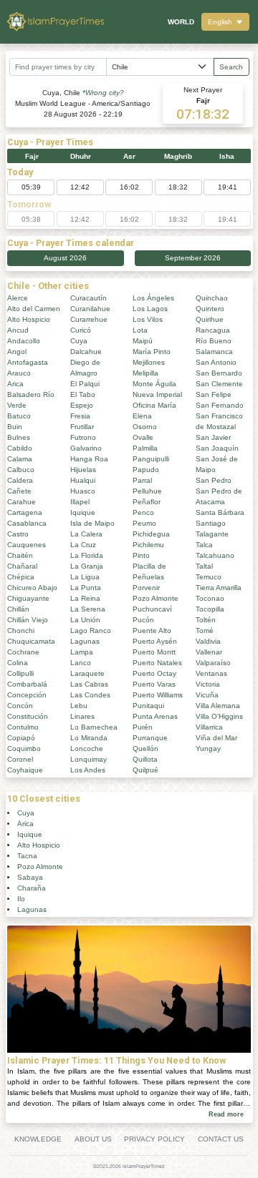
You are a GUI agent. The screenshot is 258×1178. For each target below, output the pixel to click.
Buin (14, 427)
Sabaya (30, 877)
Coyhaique (25, 770)
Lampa (81, 652)
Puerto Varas (154, 684)
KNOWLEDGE (38, 1139)
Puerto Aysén (155, 641)
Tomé (205, 630)
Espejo (81, 405)
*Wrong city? (103, 93)
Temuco (208, 577)
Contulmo (23, 727)
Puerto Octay (154, 673)
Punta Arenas (155, 716)
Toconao (210, 598)
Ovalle (143, 437)
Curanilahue (90, 309)
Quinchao (212, 298)
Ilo (21, 899)
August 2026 (65, 258)
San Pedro (213, 480)
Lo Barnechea (94, 727)
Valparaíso (213, 663)
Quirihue (210, 319)
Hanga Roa (89, 459)
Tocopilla (210, 609)
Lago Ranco (90, 630)
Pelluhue (147, 491)
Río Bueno (213, 341)
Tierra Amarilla (219, 588)
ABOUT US (93, 1139)
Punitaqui (148, 706)
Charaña (31, 888)
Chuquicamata (31, 641)
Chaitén (20, 555)
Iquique (82, 512)
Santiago (211, 523)
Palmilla (145, 448)
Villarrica (209, 727)
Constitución (27, 716)
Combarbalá (27, 684)
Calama (19, 459)
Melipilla (145, 373)
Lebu (78, 706)
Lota (140, 330)
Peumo (144, 523)
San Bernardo (219, 373)
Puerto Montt (154, 652)
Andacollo (23, 341)
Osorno (145, 427)
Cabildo (19, 448)
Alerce (17, 298)
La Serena (87, 609)
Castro (18, 534)
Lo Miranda (89, 738)
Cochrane (23, 652)
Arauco (19, 373)
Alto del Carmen (33, 309)
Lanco (80, 663)
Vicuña (207, 695)
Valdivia (208, 641)
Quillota (145, 759)
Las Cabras (89, 684)
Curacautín (88, 298)
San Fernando (220, 405)
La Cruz (83, 545)
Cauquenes (26, 545)
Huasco (82, 491)
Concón (20, 706)
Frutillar (82, 427)
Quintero (210, 309)
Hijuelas (83, 469)
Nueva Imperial (157, 394)
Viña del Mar (216, 738)
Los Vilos (148, 319)
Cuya (78, 341)
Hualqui (82, 480)
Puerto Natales (157, 663)
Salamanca (214, 351)
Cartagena (24, 512)
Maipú (143, 341)
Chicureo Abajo (32, 588)
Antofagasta (27, 362)
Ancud (18, 330)
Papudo (146, 469)
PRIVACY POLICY (154, 1139)
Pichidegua (151, 534)
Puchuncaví (152, 609)
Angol (17, 351)
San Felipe (213, 394)
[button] (225, 21)
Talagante (212, 534)
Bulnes (18, 437)
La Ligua (85, 577)
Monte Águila (154, 384)
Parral (142, 480)
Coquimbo (24, 748)
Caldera (20, 480)
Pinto (141, 555)
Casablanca (27, 523)
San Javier (213, 437)
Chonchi (20, 630)
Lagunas (85, 641)
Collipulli (20, 673)
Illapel (80, 502)
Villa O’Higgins (219, 716)
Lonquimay (88, 759)
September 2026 (193, 258)
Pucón (143, 620)
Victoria (208, 684)
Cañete (19, 491)
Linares (82, 716)
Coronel (20, 759)
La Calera (86, 534)
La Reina (85, 598)
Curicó (80, 330)
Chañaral (22, 566)
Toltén (206, 620)
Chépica (20, 577)
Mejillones (149, 362)
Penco (143, 512)
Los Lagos (150, 309)
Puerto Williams (158, 695)
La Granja (86, 566)
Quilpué (145, 770)
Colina (17, 663)
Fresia (80, 416)
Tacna (27, 856)
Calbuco (20, 469)
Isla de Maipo (92, 523)
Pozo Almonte (155, 598)
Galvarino (86, 448)
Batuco (19, 416)
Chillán (18, 609)
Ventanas (211, 673)
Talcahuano (215, 555)
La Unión (85, 620)
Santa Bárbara (220, 512)
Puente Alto (152, 630)
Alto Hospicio (28, 319)
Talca (204, 545)
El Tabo (82, 394)
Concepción (27, 695)
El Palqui (85, 384)
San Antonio (216, 362)
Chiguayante (28, 598)
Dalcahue (86, 351)
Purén (143, 727)
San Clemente (219, 384)
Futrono (83, 437)
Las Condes (90, 695)
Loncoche (86, 748)
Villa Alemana (218, 706)
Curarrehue (89, 319)
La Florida (86, 555)
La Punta (85, 588)
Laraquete (87, 673)
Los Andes (87, 770)
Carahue (21, 502)
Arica (15, 384)
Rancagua (213, 330)
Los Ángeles (153, 298)
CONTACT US (221, 1139)
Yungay (208, 748)
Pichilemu (148, 545)
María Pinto (152, 351)
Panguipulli (151, 459)
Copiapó (21, 738)
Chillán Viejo (27, 620)
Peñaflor (147, 502)
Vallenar (209, 652)
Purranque (150, 738)
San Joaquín (217, 448)
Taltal (204, 566)
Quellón (145, 748)
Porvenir (146, 588)
